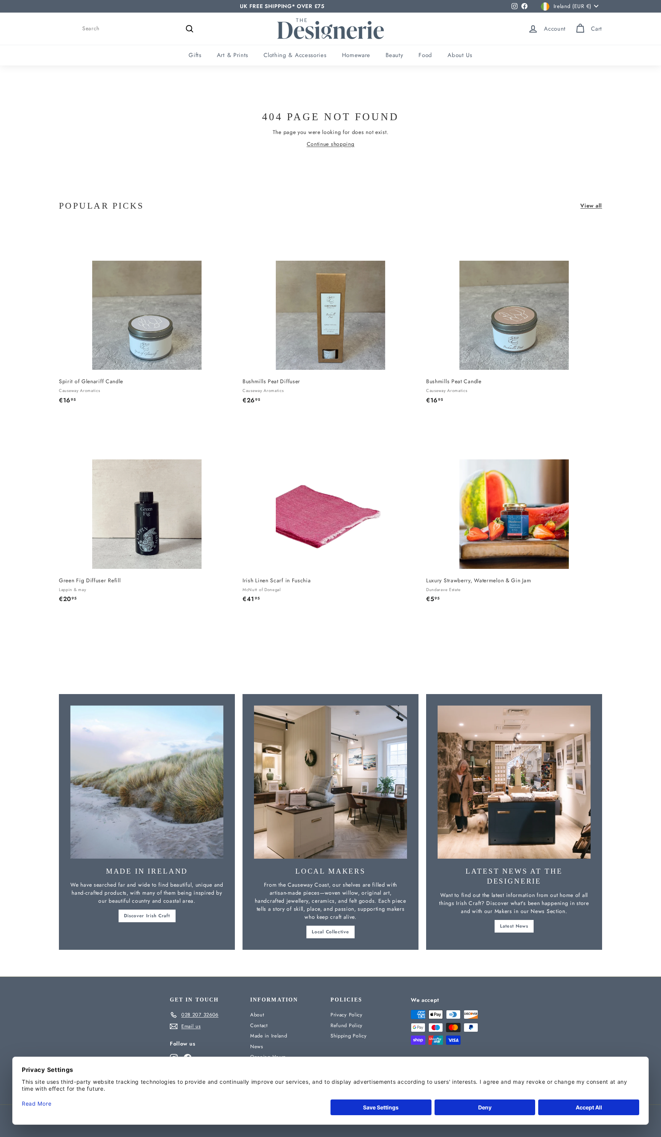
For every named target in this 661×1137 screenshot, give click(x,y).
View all (591, 205)
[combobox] (139, 28)
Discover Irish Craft (147, 915)
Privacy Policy (346, 1014)
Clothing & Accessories (295, 55)
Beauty (394, 55)
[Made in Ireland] (146, 782)
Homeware (356, 55)
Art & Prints (232, 55)
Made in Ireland (268, 1035)
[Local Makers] (330, 782)
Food (425, 55)
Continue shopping (331, 144)
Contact (259, 1025)
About (257, 1014)
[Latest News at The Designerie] (514, 782)
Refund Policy (346, 1025)
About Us (460, 55)
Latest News (514, 926)
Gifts (195, 55)
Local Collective (330, 931)
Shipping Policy (348, 1035)
